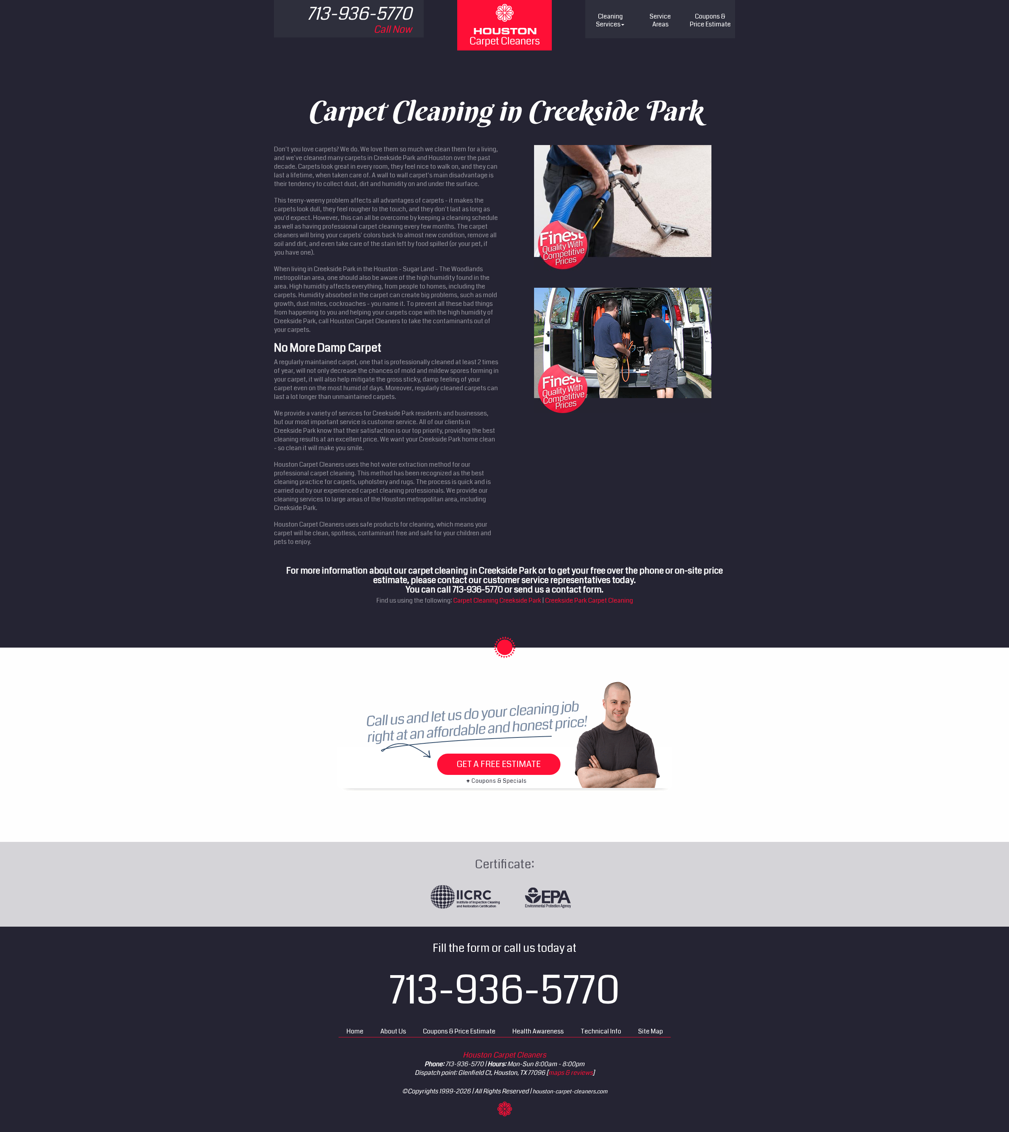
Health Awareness (538, 1031)
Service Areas (660, 20)
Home (354, 1031)
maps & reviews (570, 1072)
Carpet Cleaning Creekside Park (497, 600)
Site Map (650, 1031)
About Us (393, 1031)
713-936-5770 (504, 990)
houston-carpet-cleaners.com (569, 1091)
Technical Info (601, 1031)
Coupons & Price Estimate (459, 1031)
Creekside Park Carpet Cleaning (589, 600)
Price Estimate (710, 20)
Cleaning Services (609, 20)
